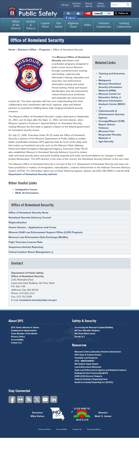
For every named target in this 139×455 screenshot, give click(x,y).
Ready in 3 (80, 336)
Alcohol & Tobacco (30, 25)
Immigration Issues (26, 189)
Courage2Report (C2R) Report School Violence (111, 124)
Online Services (101, 4)
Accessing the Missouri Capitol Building (94, 327)
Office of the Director (16, 25)
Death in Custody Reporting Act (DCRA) (94, 382)
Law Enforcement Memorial (88, 367)
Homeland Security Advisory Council (30, 217)
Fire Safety (58, 25)
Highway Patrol (73, 25)
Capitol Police (45, 25)
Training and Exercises (111, 73)
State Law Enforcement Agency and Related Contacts (100, 370)
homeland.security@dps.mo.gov (38, 300)
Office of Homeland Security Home (28, 212)
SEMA (87, 25)
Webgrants (104, 80)
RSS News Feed (68, 13)
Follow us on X (122, 13)
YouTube (45, 399)
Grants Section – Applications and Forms (32, 227)
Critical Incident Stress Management (30, 252)
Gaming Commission (124, 25)
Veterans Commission (103, 25)
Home (11, 49)
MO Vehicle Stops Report (86, 364)
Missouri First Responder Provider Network (110, 134)
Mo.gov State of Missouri (57, 413)
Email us (78, 13)
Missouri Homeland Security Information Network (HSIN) (110, 87)
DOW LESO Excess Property (88, 376)
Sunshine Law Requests (86, 358)
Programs (44, 49)
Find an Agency (88, 4)
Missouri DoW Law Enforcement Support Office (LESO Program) (45, 232)
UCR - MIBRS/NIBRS (84, 361)
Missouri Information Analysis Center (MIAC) (111, 102)
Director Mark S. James (103, 414)
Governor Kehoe (76, 4)
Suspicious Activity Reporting (26, 247)
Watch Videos (88, 13)
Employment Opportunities (24, 330)
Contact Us (16, 343)
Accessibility (17, 340)
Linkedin (53, 399)
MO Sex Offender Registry (87, 330)
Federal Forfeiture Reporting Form (91, 379)
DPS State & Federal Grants (88, 355)
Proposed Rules (94, 429)
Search (129, 4)
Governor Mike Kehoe (37, 414)
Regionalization (18, 222)
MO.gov (65, 5)
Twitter (37, 399)
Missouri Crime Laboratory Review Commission (98, 352)
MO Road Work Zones (85, 333)
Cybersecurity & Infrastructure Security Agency (111, 114)
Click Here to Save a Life (82, 414)
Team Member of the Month (24, 333)
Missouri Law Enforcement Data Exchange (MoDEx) (38, 237)
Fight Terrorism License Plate (26, 242)
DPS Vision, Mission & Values (25, 327)
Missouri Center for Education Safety (109, 96)
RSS (29, 399)
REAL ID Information (27, 193)
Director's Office (27, 49)
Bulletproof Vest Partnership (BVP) (91, 373)
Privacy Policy (18, 336)
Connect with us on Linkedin (98, 13)
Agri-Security (106, 141)
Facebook (12, 399)
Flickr (109, 13)
